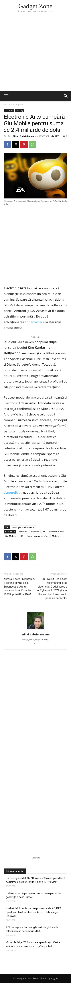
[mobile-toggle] (6, 96)
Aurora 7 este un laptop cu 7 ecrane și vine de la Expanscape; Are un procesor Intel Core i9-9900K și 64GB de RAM (20, 586)
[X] (15, 144)
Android (35, 531)
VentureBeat (12, 492)
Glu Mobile (10, 536)
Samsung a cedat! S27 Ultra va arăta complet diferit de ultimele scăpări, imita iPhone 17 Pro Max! (35, 880)
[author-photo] (35, 629)
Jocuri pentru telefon (37, 536)
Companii (18, 104)
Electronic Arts (56, 531)
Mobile (55, 536)
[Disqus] (35, 707)
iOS (21, 536)
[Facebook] (7, 144)
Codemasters (34, 322)
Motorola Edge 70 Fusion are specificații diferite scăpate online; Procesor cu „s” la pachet (33, 944)
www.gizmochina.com (23, 527)
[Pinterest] (24, 144)
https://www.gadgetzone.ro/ (35, 639)
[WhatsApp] (32, 144)
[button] (66, 96)
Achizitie (23, 531)
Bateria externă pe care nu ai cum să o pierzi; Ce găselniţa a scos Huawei (33, 895)
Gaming (19, 110)
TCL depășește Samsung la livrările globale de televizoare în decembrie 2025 (32, 929)
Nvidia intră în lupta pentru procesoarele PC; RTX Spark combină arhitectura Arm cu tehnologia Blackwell (33, 912)
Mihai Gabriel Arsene (24, 136)
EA (44, 531)
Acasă (7, 104)
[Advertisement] (35, 53)
